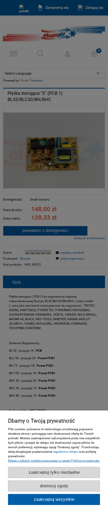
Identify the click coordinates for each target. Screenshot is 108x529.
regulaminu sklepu (65, 451)
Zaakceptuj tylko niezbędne (54, 472)
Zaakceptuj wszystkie (54, 499)
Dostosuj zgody (54, 485)
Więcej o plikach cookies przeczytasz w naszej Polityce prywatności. (54, 460)
